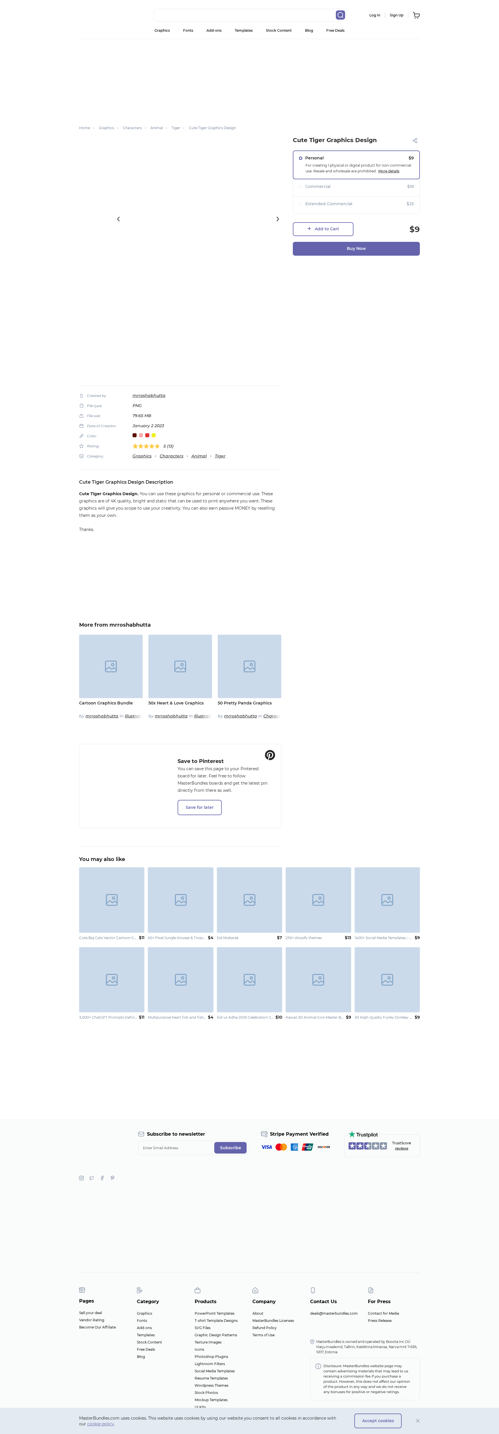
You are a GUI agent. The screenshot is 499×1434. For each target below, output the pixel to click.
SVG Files (203, 1328)
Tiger (220, 456)
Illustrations (137, 716)
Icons (199, 1349)
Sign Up (396, 15)
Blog (309, 30)
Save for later (200, 807)
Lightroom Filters (210, 1364)
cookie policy (100, 1424)
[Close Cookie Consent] (418, 1421)
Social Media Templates (215, 1371)
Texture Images (208, 1342)
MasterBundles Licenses (273, 1320)
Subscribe (230, 1147)
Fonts (188, 30)
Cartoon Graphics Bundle (106, 703)
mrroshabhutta (149, 395)
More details (388, 171)
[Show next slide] (277, 219)
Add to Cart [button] (327, 228)
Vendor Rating (91, 1320)
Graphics (162, 30)
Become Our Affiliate (97, 1327)
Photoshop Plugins (211, 1356)
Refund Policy (264, 1328)
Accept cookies (378, 1420)
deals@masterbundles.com (334, 1313)
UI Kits (200, 1407)
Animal (199, 456)
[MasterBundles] (98, 15)
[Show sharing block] (415, 140)
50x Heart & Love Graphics (176, 703)
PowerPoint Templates (214, 1313)
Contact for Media (383, 1313)
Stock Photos (206, 1392)
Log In (374, 15)
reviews (401, 1148)
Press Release (380, 1320)
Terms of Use (263, 1335)
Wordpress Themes (211, 1385)
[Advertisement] (249, 79)
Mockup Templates (211, 1400)
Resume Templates (211, 1378)
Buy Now (356, 248)
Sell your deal (90, 1313)
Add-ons (213, 30)
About (257, 1313)
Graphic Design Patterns (216, 1335)
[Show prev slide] (118, 219)
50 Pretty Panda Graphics (245, 703)
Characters (171, 456)
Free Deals (335, 30)
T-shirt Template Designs (216, 1320)
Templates (244, 30)
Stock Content (279, 30)
